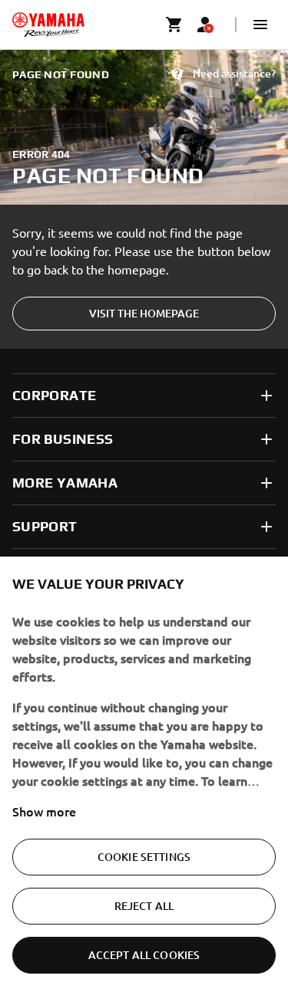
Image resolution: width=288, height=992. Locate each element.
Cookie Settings (144, 856)
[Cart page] (174, 24)
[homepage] (48, 24)
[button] (260, 24)
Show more (44, 811)
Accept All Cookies (144, 955)
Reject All (144, 905)
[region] (144, 774)
